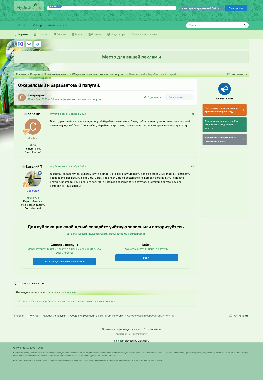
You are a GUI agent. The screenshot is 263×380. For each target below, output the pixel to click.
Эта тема (231, 25)
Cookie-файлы (152, 329)
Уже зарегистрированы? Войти (201, 8)
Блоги (78, 34)
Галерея (61, 34)
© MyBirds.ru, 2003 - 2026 (28, 347)
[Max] (20, 44)
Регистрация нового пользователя (64, 261)
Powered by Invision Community (131, 333)
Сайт (23, 25)
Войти (146, 257)
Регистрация (235, 8)
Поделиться (153, 97)
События (41, 34)
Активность (59, 25)
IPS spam (119, 340)
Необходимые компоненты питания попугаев (221, 139)
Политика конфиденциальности (121, 329)
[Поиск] (245, 25)
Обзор (37, 25)
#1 (192, 113)
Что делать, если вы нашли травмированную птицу (221, 110)
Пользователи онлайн (144, 34)
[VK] (29, 44)
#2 (192, 166)
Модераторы (117, 34)
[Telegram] (37, 44)
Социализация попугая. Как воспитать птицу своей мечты (221, 124)
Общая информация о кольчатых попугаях (76, 99)
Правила (96, 34)
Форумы (22, 34)
